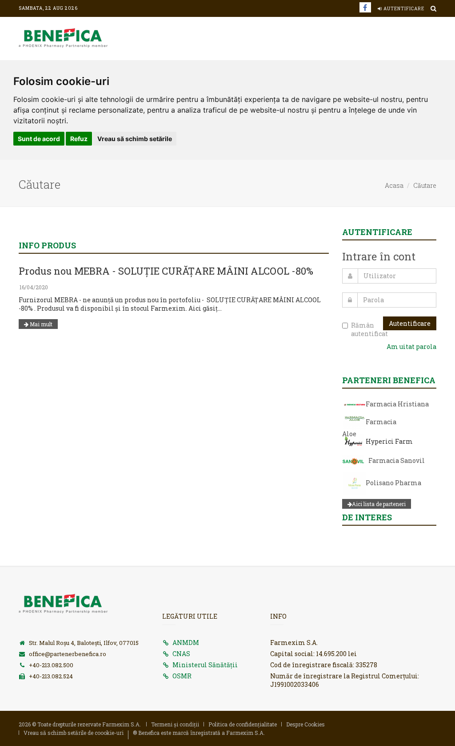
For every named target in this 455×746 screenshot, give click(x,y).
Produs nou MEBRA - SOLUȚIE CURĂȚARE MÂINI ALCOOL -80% (166, 270)
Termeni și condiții (175, 724)
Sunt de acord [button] (39, 138)
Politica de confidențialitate (242, 724)
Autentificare (403, 9)
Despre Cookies (305, 724)
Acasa (394, 185)
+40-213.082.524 (51, 676)
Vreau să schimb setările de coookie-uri (74, 732)
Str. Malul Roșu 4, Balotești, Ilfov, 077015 (84, 643)
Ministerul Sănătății (205, 665)
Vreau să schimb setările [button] (134, 138)
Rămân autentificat (367, 329)
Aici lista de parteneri (379, 503)
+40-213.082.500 (51, 665)
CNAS (181, 653)
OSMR (182, 676)
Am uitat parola (411, 346)
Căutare (424, 185)
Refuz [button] (79, 138)
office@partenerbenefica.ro (67, 654)
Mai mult (40, 324)
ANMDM (185, 642)
